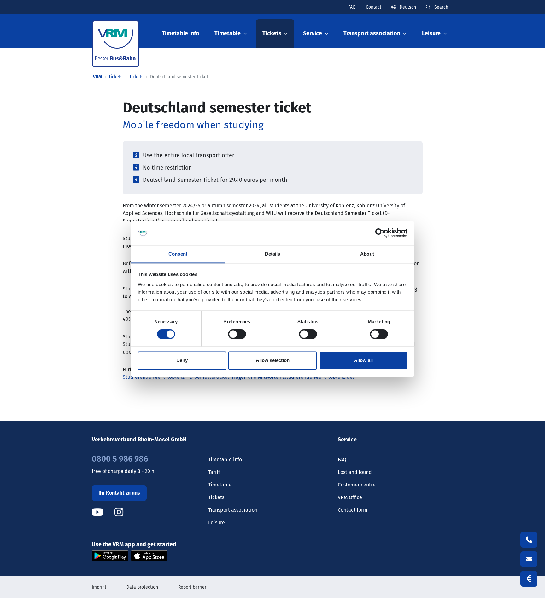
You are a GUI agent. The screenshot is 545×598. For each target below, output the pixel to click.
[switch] (237, 334)
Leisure (216, 523)
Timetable (220, 485)
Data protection (142, 587)
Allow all (363, 360)
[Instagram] (118, 512)
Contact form (352, 510)
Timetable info (180, 33)
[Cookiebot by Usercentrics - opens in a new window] (379, 233)
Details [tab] (272, 253)
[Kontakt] (528, 559)
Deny (182, 360)
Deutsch (407, 7)
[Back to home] (115, 43)
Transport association (232, 510)
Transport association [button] (371, 33)
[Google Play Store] (110, 556)
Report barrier (192, 587)
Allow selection (273, 360)
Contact (373, 7)
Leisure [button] (431, 33)
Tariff (214, 472)
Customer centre (357, 485)
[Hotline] (528, 540)
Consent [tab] (177, 253)
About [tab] (367, 253)
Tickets (115, 76)
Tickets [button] (271, 33)
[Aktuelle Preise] (528, 579)
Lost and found (355, 472)
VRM (97, 76)
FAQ (352, 7)
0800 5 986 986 (120, 459)
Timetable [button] (227, 33)
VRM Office (350, 497)
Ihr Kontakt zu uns (119, 493)
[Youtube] (102, 512)
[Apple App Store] (149, 556)
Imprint (99, 587)
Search (440, 7)
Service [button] (312, 33)
